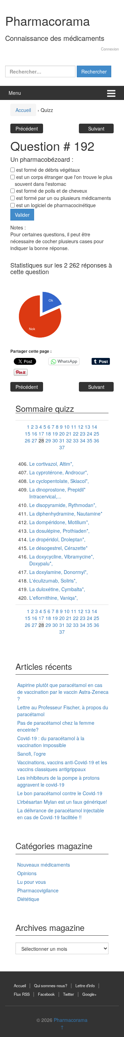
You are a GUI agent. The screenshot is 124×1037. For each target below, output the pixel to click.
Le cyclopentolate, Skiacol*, (59, 480)
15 (27, 433)
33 (76, 440)
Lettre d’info (85, 985)
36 (96, 440)
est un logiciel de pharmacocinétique (55, 205)
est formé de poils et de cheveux (51, 190)
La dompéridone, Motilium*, (59, 522)
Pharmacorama (47, 20)
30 (55, 440)
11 (73, 426)
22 (76, 433)
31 (62, 440)
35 (89, 440)
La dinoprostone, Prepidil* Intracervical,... (57, 493)
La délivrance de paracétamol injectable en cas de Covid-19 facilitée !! (60, 814)
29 (48, 440)
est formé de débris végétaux (47, 169)
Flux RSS (22, 994)
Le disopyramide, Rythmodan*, (62, 504)
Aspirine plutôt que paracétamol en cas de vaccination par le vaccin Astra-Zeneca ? (62, 691)
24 (89, 433)
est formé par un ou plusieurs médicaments (63, 197)
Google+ (89, 994)
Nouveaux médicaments (43, 864)
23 (82, 433)
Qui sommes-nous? (50, 985)
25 (96, 433)
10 (67, 426)
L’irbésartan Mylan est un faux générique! (62, 801)
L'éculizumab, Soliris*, (53, 580)
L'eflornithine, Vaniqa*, (53, 597)
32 (69, 440)
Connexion (110, 49)
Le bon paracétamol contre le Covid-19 (59, 793)
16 (34, 433)
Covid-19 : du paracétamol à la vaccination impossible (50, 741)
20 (62, 433)
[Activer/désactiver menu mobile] (111, 93)
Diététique (28, 898)
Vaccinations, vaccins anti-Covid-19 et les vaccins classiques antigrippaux (62, 766)
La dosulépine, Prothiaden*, (59, 530)
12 (80, 426)
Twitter (68, 994)
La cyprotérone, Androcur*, (58, 472)
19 (55, 433)
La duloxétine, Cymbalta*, (57, 589)
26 (27, 440)
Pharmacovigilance (38, 890)
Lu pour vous (31, 881)
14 (94, 426)
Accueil (23, 109)
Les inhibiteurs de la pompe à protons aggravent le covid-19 (58, 781)
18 (48, 433)
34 (82, 440)
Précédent (27, 128)
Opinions (27, 873)
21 (69, 433)
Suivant (96, 128)
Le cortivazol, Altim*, (51, 463)
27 (34, 440)
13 (87, 426)
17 (41, 433)
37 (62, 447)
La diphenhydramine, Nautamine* (65, 513)
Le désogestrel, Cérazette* (58, 547)
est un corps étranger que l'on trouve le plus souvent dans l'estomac (63, 180)
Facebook (46, 994)
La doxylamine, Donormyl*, (58, 571)
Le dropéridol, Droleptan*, (57, 539)
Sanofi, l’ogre (31, 753)
